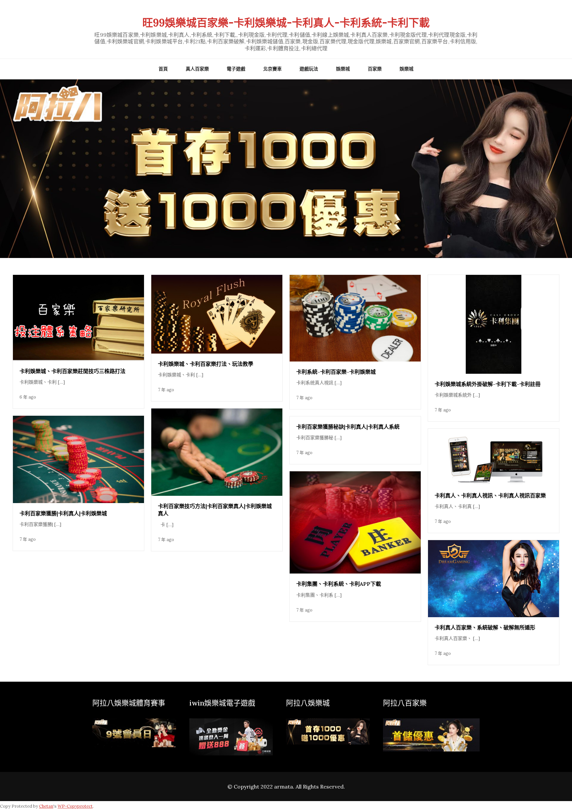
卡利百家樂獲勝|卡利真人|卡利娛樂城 (63, 513)
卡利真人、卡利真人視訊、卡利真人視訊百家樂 (490, 495)
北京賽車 (272, 69)
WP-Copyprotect (75, 806)
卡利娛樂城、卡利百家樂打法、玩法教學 (205, 364)
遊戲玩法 (309, 69)
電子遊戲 (236, 69)
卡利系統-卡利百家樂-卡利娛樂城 (336, 371)
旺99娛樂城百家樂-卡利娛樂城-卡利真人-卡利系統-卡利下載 (286, 22)
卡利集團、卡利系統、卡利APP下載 (338, 583)
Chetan (46, 806)
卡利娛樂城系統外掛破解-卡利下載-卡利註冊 (488, 384)
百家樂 (375, 69)
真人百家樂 (197, 69)
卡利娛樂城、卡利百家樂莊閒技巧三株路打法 (72, 371)
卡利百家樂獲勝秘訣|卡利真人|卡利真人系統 (348, 426)
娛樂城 (343, 69)
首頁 (163, 69)
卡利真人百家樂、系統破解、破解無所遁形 (485, 627)
